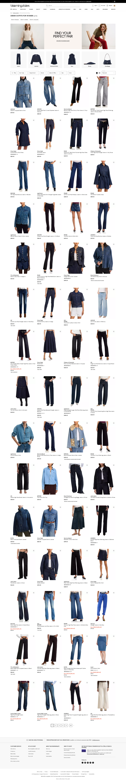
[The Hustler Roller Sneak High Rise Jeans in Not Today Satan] (22, 345)
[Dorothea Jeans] (49, 134)
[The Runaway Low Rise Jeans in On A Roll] (49, 606)
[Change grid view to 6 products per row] (99, 73)
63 (71, 725)
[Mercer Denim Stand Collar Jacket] (22, 218)
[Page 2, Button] (74, 726)
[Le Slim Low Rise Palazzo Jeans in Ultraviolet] (76, 176)
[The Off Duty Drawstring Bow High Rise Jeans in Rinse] (103, 392)
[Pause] (115, 1)
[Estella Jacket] (49, 564)
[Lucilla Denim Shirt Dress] (22, 134)
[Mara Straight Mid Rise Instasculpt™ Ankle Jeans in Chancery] (76, 650)
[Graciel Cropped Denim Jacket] (49, 521)
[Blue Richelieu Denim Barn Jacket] (76, 437)
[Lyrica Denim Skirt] (103, 650)
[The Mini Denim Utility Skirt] (76, 218)
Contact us (12, 751)
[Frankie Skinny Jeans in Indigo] (49, 303)
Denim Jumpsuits (34, 19)
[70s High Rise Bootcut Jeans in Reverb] (22, 176)
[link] (22, 110)
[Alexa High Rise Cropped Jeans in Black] (22, 650)
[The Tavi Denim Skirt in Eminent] (22, 392)
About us (48, 749)
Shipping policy (13, 758)
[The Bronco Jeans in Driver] (22, 564)
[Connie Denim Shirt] (22, 437)
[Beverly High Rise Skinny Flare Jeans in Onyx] (76, 92)
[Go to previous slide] (11, 1)
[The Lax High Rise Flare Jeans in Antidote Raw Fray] (76, 606)
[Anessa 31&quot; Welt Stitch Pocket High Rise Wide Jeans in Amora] (76, 134)
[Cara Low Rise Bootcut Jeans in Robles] (103, 218)
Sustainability (49, 756)
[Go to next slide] (113, 1)
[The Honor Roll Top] (49, 479)
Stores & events (67, 757)
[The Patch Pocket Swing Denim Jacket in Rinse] (103, 479)
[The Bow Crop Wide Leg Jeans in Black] (103, 437)
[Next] (33, 92)
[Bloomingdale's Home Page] (20, 5)
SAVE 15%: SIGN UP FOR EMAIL (36, 740)
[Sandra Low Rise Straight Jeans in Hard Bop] (22, 303)
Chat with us (13, 749)
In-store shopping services (69, 752)
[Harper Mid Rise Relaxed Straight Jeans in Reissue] (49, 392)
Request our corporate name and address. (76, 776)
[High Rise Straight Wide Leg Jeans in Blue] (49, 696)
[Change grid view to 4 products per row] (97, 73)
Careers (47, 754)
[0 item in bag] (114, 5)
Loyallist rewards (31, 751)
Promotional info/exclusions (93, 754)
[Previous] (12, 92)
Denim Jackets (24, 19)
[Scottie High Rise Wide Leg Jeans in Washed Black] (103, 521)
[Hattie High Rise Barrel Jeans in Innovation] (22, 479)
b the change (49, 751)
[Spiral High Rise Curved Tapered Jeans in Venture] (49, 92)
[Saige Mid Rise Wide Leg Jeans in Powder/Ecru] (103, 696)
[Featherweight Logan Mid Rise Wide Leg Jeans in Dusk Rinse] (76, 392)
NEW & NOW (16, 13)
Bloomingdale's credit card (34, 749)
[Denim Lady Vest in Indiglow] (22, 258)
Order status (30, 754)
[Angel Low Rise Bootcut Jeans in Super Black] (103, 345)
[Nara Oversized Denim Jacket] (22, 521)
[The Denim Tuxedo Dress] (103, 176)
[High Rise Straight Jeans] (22, 696)
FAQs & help (12, 754)
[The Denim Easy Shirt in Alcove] (103, 258)
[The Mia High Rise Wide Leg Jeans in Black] (49, 650)
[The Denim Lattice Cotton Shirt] (76, 303)
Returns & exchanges (14, 756)
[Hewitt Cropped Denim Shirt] (22, 92)
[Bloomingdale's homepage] (11, 13)
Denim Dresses (15, 19)
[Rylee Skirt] (49, 345)
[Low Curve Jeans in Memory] (103, 303)
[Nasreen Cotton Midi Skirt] (76, 521)
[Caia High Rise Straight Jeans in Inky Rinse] (103, 134)
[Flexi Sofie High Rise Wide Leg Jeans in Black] (76, 564)
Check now (101, 754)
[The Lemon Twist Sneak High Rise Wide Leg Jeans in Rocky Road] (103, 92)
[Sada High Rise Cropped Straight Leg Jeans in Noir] (76, 696)
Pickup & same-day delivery (69, 755)
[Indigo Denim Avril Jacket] (76, 258)
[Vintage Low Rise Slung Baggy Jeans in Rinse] (76, 479)
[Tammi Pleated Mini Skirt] (103, 564)
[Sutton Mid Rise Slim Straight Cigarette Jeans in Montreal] (49, 176)
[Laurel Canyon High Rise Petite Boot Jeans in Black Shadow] (49, 258)
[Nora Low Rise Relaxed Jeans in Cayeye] (76, 345)
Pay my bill (30, 756)
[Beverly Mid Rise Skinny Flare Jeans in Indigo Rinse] (49, 437)
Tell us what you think (14, 761)
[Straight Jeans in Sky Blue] (103, 606)
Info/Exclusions (96, 740)
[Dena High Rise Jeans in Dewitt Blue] (22, 606)
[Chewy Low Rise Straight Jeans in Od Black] (49, 218)
